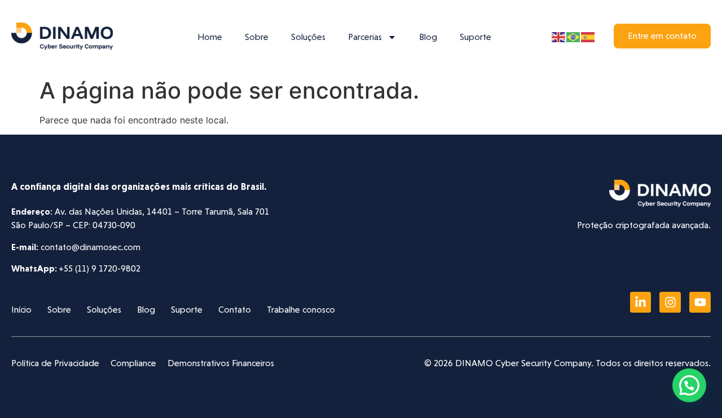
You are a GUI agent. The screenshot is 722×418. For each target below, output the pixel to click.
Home (209, 37)
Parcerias (365, 37)
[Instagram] (670, 302)
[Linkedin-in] (640, 302)
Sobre (256, 37)
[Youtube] (700, 302)
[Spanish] (588, 36)
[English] (559, 36)
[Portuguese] (573, 36)
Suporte (475, 37)
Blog (428, 37)
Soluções (308, 37)
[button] (689, 385)
